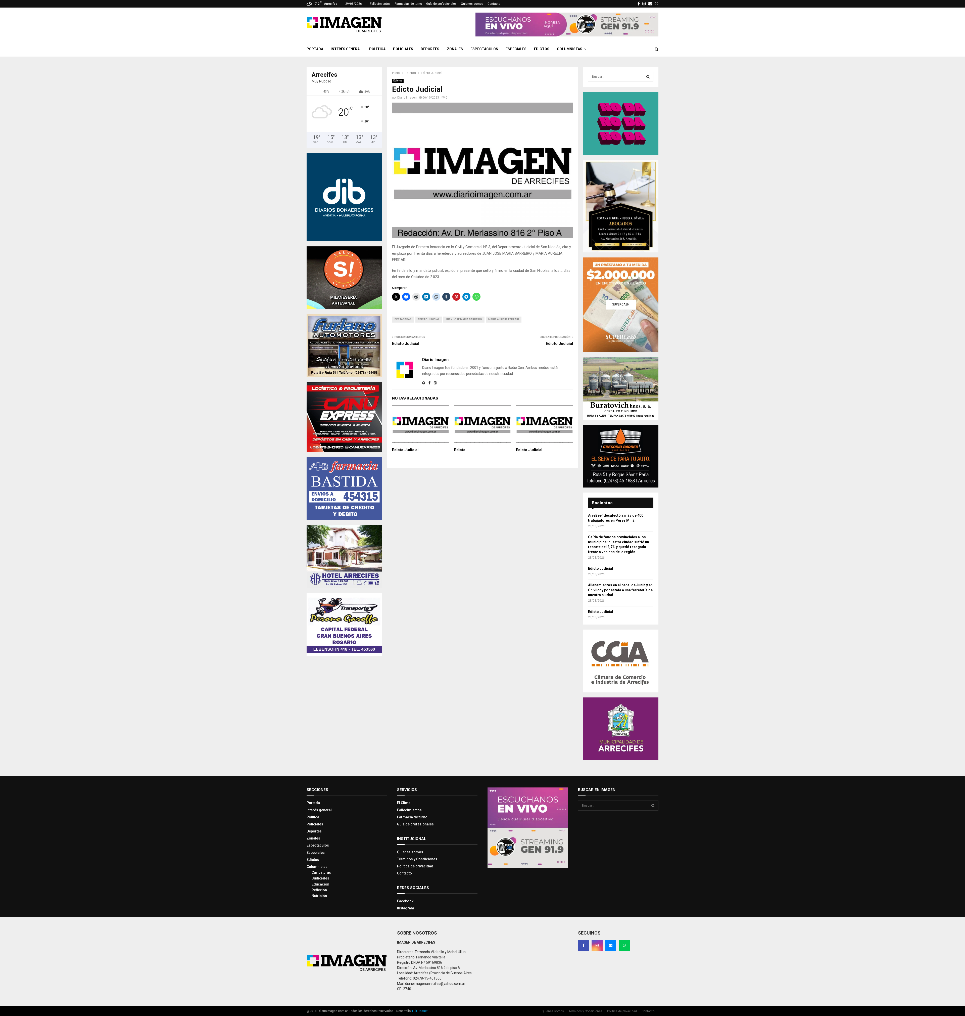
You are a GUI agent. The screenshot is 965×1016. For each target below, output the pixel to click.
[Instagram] (597, 945)
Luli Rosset (420, 1011)
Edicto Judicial (428, 319)
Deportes (430, 49)
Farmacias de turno (408, 4)
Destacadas (403, 319)
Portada (315, 49)
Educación (320, 884)
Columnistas (569, 49)
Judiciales (320, 878)
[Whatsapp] (624, 945)
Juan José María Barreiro (464, 319)
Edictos (541, 49)
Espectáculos (484, 49)
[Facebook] (583, 945)
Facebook (405, 901)
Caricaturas (321, 872)
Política (377, 49)
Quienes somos (472, 4)
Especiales (516, 49)
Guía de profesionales (441, 4)
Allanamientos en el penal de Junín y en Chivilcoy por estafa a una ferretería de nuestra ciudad (620, 590)
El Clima (403, 803)
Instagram (405, 908)
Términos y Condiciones (417, 859)
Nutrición (319, 896)
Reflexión (319, 890)
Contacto (494, 4)
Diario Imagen (407, 97)
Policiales (403, 49)
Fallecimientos (380, 4)
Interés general (346, 49)
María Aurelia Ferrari (503, 319)
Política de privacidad (415, 866)
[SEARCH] (648, 77)
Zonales (455, 49)
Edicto (459, 450)
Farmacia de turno (412, 817)
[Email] (610, 945)
